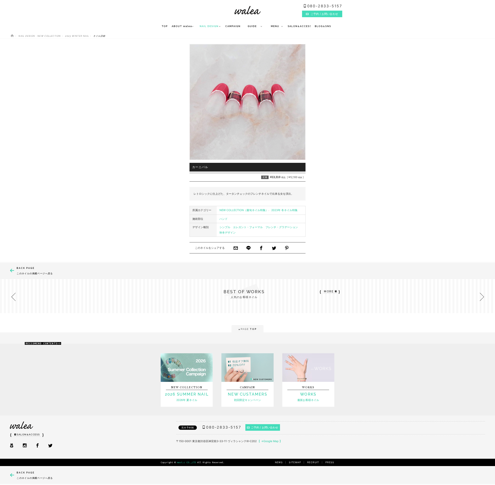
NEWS (279, 462)
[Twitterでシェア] (274, 248)
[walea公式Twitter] (50, 445)
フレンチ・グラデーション (281, 227)
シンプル (224, 227)
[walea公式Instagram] (25, 445)
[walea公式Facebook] (37, 445)
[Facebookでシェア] (261, 248)
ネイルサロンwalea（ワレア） (248, 10)
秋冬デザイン (227, 232)
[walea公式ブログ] (11, 445)
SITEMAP (295, 462)
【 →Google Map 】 (269, 441)
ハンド (223, 218)
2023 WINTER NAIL (77, 36)
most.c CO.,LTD (186, 462)
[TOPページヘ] (12, 36)
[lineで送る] (248, 248)
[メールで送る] (236, 248)
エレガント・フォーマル (248, 227)
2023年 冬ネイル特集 (284, 210)
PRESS (329, 462)
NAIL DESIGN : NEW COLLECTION (39, 36)
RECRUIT (313, 462)
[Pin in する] (287, 248)
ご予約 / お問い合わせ (264, 427)
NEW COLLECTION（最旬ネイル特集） (243, 210)
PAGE (247, 329)
